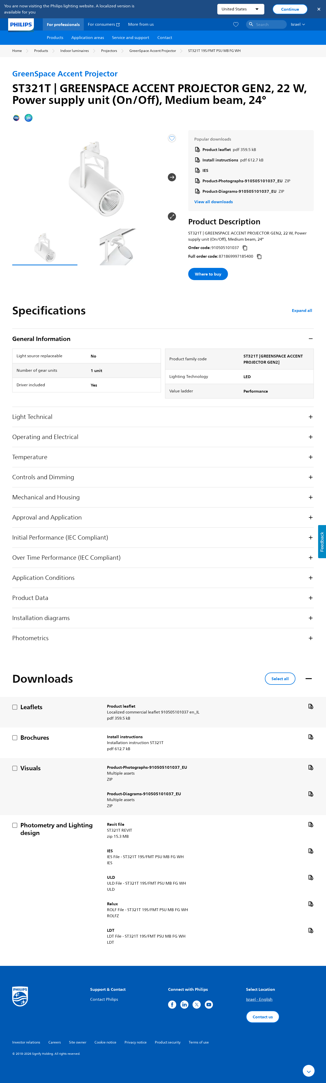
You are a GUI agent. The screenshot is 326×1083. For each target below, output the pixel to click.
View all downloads (213, 202)
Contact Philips (104, 999)
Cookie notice (105, 1042)
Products (55, 37)
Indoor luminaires (74, 51)
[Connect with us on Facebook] (172, 1004)
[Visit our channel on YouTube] (209, 1004)
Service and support (130, 37)
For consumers (102, 24)
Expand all (302, 310)
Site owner (77, 1042)
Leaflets (31, 707)
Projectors (109, 51)
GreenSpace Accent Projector (152, 51)
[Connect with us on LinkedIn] (184, 1004)
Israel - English (259, 999)
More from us (141, 24)
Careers (54, 1042)
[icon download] (311, 706)
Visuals (30, 768)
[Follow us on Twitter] (197, 1004)
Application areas (87, 37)
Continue (290, 9)
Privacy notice (136, 1042)
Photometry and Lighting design (56, 829)
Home (17, 51)
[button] (20, 177)
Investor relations (26, 1042)
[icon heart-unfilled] (236, 24)
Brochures (34, 737)
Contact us (263, 1016)
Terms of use (199, 1042)
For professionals (63, 24)
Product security (168, 1042)
